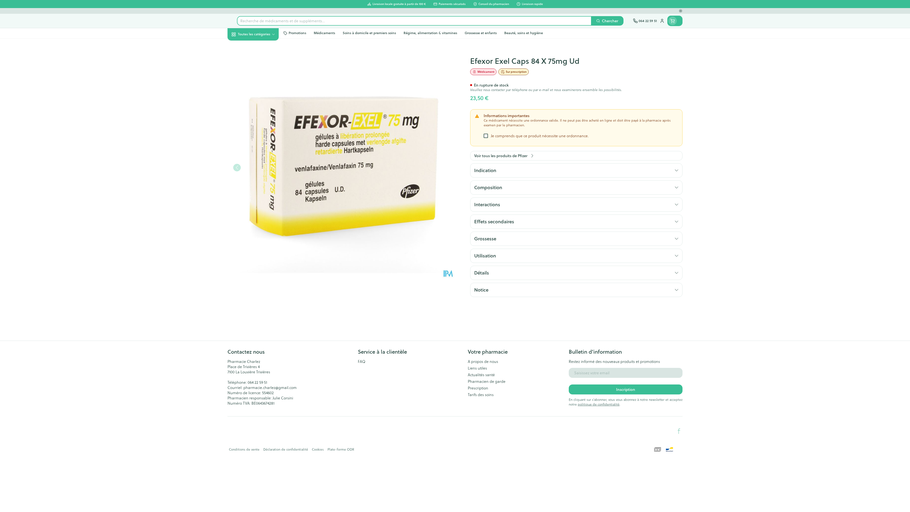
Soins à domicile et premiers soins (257, 133)
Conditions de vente (244, 449)
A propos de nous (483, 361)
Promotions (241, 45)
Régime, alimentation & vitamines (257, 77)
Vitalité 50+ (257, 105)
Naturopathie (257, 118)
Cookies (318, 449)
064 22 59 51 (257, 382)
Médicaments (257, 161)
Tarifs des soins (481, 394)
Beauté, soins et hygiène (257, 60)
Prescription (478, 388)
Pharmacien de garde (486, 381)
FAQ (361, 361)
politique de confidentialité (598, 404)
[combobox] (414, 21)
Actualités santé (481, 374)
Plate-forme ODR (341, 449)
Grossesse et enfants (257, 92)
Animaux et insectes (257, 148)
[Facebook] (678, 431)
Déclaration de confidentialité (285, 449)
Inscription (625, 389)
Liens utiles (477, 368)
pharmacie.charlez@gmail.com (270, 387)
